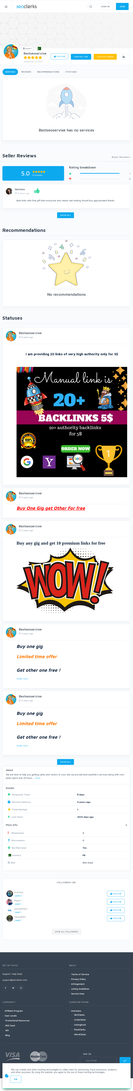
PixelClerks (79, 1029)
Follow (60, 56)
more (37, 777)
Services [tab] (10, 72)
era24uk (18, 892)
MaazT (17, 900)
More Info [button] (11, 824)
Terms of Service (80, 974)
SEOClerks (79, 1014)
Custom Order (105, 56)
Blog (7, 1035)
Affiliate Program (14, 1010)
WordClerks (80, 1034)
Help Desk (17, 973)
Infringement (78, 983)
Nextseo (20, 189)
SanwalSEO (20, 916)
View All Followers (66, 931)
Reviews (26, 72)
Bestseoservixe (35, 53)
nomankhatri (20, 908)
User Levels (11, 1015)
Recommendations (48, 72)
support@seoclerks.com (14, 979)
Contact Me (81, 56)
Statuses (71, 72)
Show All (65, 215)
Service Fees (77, 993)
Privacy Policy (78, 979)
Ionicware (76, 1010)
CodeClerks (80, 1019)
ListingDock (80, 1024)
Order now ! (23, 678)
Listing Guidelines (80, 988)
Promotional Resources (17, 1020)
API (7, 1030)
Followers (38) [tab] (66, 882)
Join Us (87, 1053)
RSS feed (88, 862)
